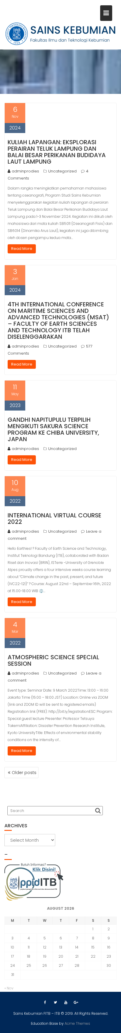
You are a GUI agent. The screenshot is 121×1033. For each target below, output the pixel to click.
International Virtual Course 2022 (54, 518)
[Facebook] (45, 1002)
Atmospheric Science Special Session (53, 660)
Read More (21, 248)
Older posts (24, 772)
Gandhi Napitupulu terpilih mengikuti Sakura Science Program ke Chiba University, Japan (53, 429)
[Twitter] (55, 1002)
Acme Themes (77, 1023)
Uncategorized (62, 171)
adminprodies (25, 171)
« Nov (9, 988)
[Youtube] (65, 1002)
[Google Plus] (76, 1002)
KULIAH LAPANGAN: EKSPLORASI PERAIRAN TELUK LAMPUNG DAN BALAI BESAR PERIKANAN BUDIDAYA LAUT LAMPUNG (57, 152)
